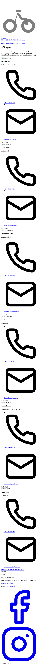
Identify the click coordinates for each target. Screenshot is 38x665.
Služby (7, 40)
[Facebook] (19, 625)
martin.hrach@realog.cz (11, 484)
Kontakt (23, 40)
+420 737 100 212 (9, 361)
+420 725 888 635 (9, 447)
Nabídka (3, 40)
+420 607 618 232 (9, 275)
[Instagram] (19, 662)
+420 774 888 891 (9, 189)
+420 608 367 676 (9, 532)
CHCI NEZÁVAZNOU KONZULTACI (12, 570)
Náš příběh (12, 40)
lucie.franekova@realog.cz (11, 311)
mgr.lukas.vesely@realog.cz (12, 567)
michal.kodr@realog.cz (10, 139)
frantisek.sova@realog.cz (11, 398)
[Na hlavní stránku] (3, 38)
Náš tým (17, 40)
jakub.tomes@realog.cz (10, 225)
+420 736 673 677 (9, 103)
